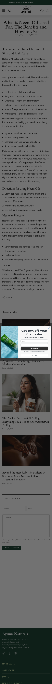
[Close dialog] (49, 327)
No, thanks (34, 355)
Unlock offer (34, 348)
